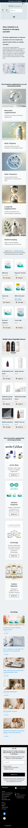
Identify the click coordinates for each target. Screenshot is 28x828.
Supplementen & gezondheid (11, 767)
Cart (3, 11)
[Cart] (2, 10)
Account (7, 11)
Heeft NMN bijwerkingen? (10, 691)
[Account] (6, 10)
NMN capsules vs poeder (10, 711)
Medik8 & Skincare (8, 769)
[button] (14, 16)
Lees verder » (6, 633)
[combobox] (16, 10)
